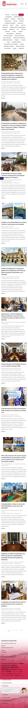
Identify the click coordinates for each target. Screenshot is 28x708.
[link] (26, 4)
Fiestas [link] (8, 671)
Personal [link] (17, 39)
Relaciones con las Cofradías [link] (11, 44)
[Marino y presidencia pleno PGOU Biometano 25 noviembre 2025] (14, 541)
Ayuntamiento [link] (8, 16)
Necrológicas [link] (5, 685)
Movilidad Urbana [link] (8, 35)
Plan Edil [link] (23, 39)
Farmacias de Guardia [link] (7, 682)
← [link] (4, 630)
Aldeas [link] (21, 14)
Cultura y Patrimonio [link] (10, 667)
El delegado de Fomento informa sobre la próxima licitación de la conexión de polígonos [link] (13, 604)
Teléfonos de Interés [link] (7, 679)
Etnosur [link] (20, 669)
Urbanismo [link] (21, 48)
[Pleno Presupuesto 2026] (14, 352)
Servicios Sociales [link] (20, 46)
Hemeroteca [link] (12, 29)
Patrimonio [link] (15, 673)
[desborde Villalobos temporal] (14, 111)
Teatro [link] (11, 675)
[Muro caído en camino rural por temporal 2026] (14, 62)
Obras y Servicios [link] (7, 37)
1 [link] (6, 630)
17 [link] (21, 630)
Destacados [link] (20, 23)
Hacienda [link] (4, 29)
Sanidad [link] (22, 44)
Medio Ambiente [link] (10, 33)
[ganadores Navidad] (14, 444)
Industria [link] (7, 31)
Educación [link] (5, 25)
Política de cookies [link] (6, 697)
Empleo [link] (11, 25)
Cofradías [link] (6, 18)
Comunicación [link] (20, 18)
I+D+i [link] (18, 29)
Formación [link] (5, 27)
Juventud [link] (20, 31)
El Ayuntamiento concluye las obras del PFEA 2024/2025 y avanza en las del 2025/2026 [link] (13, 506)
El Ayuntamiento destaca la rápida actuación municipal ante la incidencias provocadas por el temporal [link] (13, 175)
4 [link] (13, 630)
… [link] (18, 630)
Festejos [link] (23, 25)
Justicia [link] (14, 31)
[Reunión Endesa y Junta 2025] (14, 304)
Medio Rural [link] (18, 33)
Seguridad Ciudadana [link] (9, 46)
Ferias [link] (3, 671)
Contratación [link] (8, 21)
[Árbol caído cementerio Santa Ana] (14, 161)
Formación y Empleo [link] (15, 671)
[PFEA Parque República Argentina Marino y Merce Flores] (14, 492)
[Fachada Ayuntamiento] (14, 256)
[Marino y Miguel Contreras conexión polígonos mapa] (14, 590)
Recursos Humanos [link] (16, 42)
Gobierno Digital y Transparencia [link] (17, 27)
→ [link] (23, 630)
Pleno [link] (8, 42)
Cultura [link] (15, 21)
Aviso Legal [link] (5, 703)
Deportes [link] (21, 21)
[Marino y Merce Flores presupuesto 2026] (14, 396)
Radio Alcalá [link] (5, 694)
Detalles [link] (3, 98)
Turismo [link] (15, 48)
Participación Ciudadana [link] (19, 37)
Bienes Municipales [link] (18, 16)
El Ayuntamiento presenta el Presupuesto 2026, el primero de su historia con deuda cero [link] (13, 410)
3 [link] (11, 630)
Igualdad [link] (23, 29)
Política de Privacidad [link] (7, 700)
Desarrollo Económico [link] (10, 23)
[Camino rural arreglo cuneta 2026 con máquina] (14, 211)
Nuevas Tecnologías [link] (19, 35)
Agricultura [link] (14, 14)
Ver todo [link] (7, 14)
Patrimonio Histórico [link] (7, 39)
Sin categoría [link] (7, 48)
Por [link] (7, 83)
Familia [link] (17, 25)
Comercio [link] (13, 18)
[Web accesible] (1, 178)
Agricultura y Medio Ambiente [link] (9, 663)
